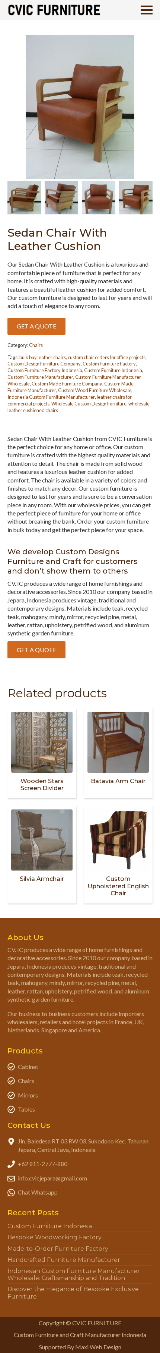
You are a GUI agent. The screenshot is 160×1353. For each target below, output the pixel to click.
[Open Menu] (147, 10)
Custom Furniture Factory (109, 364)
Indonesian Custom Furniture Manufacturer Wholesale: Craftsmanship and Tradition (73, 1274)
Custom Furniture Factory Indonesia (44, 370)
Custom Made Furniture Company (67, 384)
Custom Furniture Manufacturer (40, 377)
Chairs (36, 345)
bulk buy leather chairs (42, 357)
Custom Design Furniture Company (44, 364)
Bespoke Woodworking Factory (54, 1237)
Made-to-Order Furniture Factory (57, 1248)
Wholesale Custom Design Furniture (89, 404)
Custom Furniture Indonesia (113, 370)
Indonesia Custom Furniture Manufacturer (51, 397)
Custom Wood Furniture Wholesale (94, 390)
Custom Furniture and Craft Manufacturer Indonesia (80, 1334)
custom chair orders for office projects (106, 357)
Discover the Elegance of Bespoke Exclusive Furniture (73, 1293)
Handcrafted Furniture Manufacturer (63, 1259)
